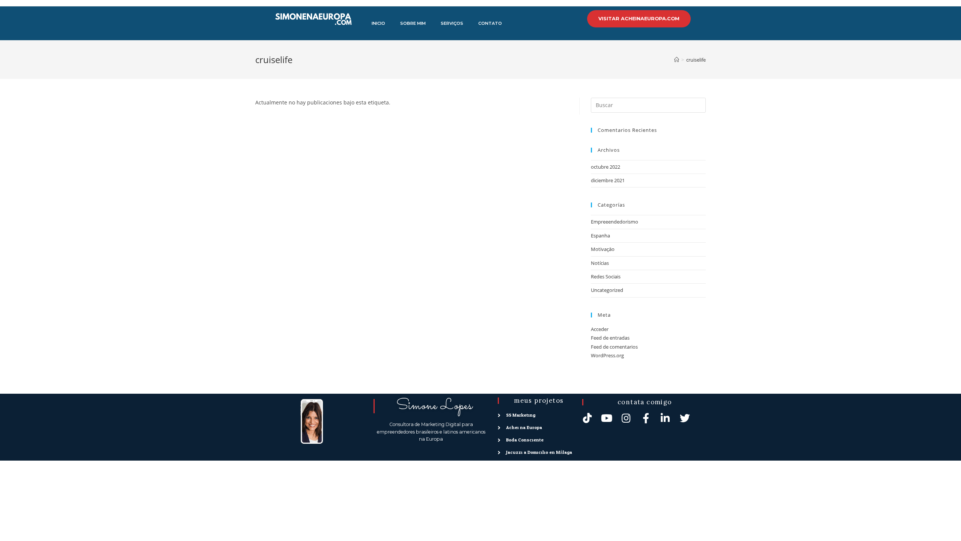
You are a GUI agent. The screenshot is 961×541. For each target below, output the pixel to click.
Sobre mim (413, 23)
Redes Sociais (606, 276)
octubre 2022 (605, 166)
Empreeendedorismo (614, 221)
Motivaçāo (603, 249)
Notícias (600, 263)
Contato (490, 23)
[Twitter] (685, 418)
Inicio (378, 23)
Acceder (600, 329)
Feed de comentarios (614, 346)
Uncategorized (607, 290)
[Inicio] (676, 59)
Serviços (452, 23)
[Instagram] (626, 418)
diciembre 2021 (608, 180)
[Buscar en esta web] (648, 104)
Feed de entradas (610, 337)
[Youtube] (607, 418)
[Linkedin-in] (665, 418)
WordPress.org (607, 355)
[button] (639, 18)
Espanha (600, 235)
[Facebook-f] (646, 418)
